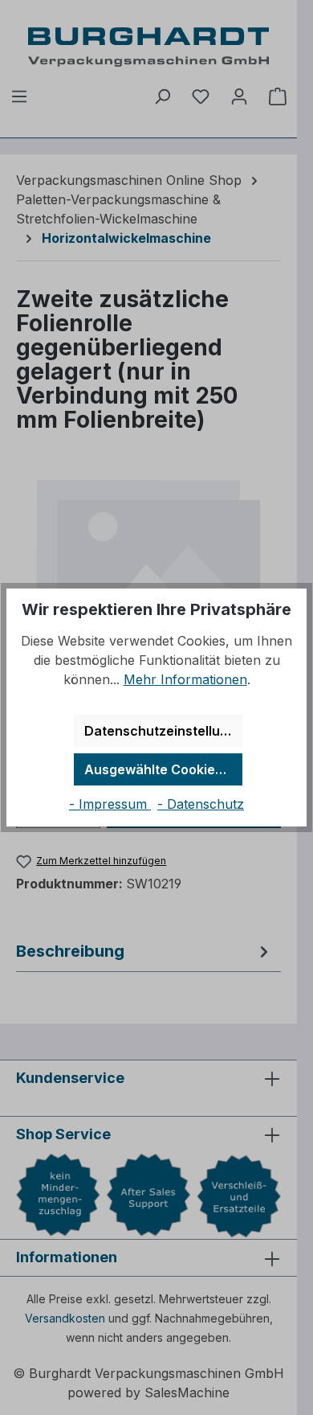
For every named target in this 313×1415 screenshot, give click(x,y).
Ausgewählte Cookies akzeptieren (163, 769)
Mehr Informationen (185, 679)
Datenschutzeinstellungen (163, 731)
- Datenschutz (200, 804)
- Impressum (110, 804)
